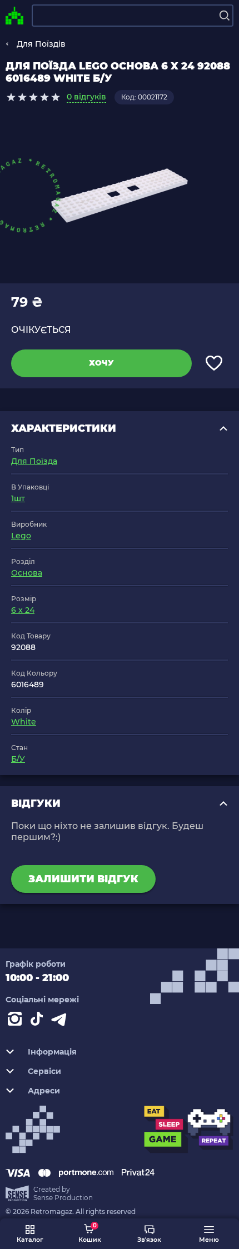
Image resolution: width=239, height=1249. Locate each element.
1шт (18, 498)
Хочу (101, 363)
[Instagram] (17, 1021)
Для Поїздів (41, 44)
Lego (21, 536)
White (23, 722)
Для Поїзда (34, 461)
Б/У (18, 759)
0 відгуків (86, 97)
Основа (26, 573)
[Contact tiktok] (39, 1021)
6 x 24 (22, 610)
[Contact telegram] (61, 1021)
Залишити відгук (83, 879)
